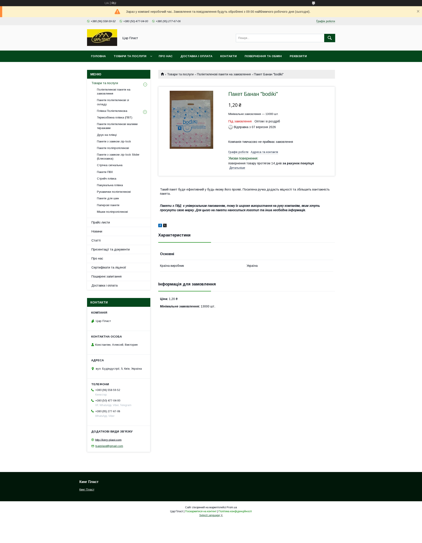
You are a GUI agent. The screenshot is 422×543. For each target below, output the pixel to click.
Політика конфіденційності (235, 511)
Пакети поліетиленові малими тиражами (117, 126)
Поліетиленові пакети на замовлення (224, 74)
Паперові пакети (108, 205)
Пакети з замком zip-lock (114, 141)
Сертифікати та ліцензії (108, 267)
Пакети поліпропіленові (113, 148)
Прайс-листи (100, 222)
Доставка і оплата (196, 56)
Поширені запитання (106, 276)
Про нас (166, 56)
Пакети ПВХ (105, 172)
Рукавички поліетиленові (114, 191)
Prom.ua (232, 507)
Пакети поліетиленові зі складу (113, 102)
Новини (96, 231)
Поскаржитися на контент (200, 511)
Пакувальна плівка (110, 185)
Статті (96, 240)
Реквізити (298, 56)
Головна (98, 56)
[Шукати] (329, 38)
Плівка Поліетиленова (112, 111)
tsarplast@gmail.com (109, 446)
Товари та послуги (130, 56)
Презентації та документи (110, 249)
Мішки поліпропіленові (112, 211)
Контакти (228, 56)
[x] (165, 226)
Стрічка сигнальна (109, 165)
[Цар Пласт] (102, 45)
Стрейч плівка (106, 178)
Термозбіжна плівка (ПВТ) (114, 117)
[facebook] (160, 226)
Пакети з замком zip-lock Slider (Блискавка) (118, 156)
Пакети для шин (108, 198)
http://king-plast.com (108, 439)
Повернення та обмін (263, 56)
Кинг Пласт (86, 489)
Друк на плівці (107, 134)
